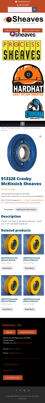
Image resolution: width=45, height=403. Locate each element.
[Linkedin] (28, 390)
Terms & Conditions (11, 364)
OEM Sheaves (10, 203)
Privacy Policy (8, 370)
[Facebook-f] (16, 390)
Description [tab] (9, 209)
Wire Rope (21, 203)
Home (3, 128)
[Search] (34, 9)
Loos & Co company (24, 343)
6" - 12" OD (25, 200)
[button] (22, 124)
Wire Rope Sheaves (14, 128)
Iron (2, 203)
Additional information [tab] (26, 209)
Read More (7, 268)
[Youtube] (24, 390)
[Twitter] (20, 390)
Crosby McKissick (36, 200)
